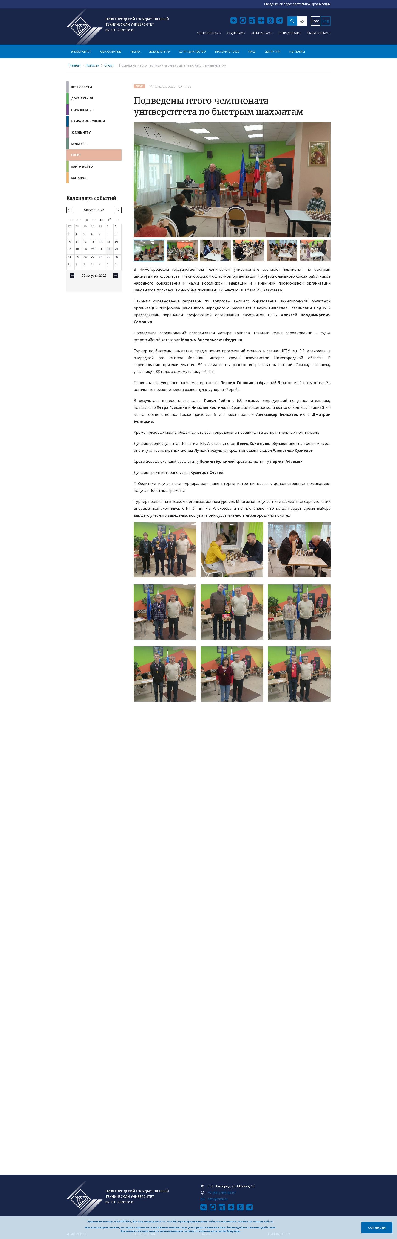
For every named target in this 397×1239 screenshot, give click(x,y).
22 (108, 249)
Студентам (235, 33)
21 (100, 249)
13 (92, 242)
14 (100, 242)
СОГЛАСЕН (377, 1227)
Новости (92, 65)
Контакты (297, 51)
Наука (135, 51)
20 (92, 249)
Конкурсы (79, 178)
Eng (326, 20)
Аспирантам (260, 33)
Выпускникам (317, 33)
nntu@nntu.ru (218, 1199)
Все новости (81, 87)
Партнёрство (82, 166)
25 (77, 257)
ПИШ (251, 51)
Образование (111, 51)
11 (77, 242)
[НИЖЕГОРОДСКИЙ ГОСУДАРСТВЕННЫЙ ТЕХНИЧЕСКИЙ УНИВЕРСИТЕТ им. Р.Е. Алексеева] (84, 26)
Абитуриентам (208, 33)
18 (77, 249)
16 (116, 242)
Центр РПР (272, 51)
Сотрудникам (288, 33)
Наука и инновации (88, 121)
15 (108, 242)
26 (85, 257)
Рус (316, 20)
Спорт (109, 65)
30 (92, 226)
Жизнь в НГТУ (159, 51)
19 (85, 249)
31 (100, 226)
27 (69, 226)
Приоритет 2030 (227, 51)
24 (69, 257)
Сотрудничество (192, 51)
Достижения (82, 98)
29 (85, 226)
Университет (81, 51)
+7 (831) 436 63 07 (222, 1192)
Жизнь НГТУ (81, 132)
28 (77, 226)
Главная (74, 65)
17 (69, 249)
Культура (79, 144)
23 (116, 249)
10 (69, 242)
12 (85, 242)
